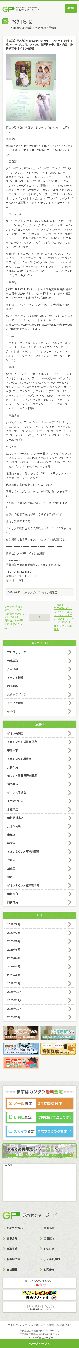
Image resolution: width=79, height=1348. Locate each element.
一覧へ (39, 617)
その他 (11, 711)
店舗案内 (49, 1238)
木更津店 (12, 809)
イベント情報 (15, 677)
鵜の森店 (12, 784)
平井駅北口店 (15, 800)
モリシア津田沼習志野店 (22, 775)
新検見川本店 (15, 817)
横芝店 (11, 843)
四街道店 (12, 902)
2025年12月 (14, 991)
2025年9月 (13, 1017)
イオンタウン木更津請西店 (23, 851)
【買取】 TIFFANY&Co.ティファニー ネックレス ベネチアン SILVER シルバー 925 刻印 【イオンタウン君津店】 (64, 617)
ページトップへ (39, 1343)
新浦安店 (12, 893)
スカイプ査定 (39, 1131)
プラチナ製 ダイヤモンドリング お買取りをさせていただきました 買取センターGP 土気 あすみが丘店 (14, 617)
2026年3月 (13, 966)
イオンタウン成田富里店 (22, 741)
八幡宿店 (12, 767)
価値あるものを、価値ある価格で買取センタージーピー (28, 10)
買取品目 (49, 1228)
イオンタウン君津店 (19, 758)
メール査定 (39, 1103)
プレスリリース (16, 652)
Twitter (7, 1165)
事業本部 (12, 750)
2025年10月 (14, 1008)
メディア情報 (15, 702)
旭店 (10, 876)
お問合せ (49, 1269)
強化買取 (12, 660)
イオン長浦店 (49, 592)
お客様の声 (13, 1259)
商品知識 (12, 686)
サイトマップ (15, 1324)
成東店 (11, 868)
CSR (68, 1324)
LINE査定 (39, 1117)
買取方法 (12, 1238)
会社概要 (12, 1269)
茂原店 (11, 860)
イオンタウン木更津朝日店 (23, 885)
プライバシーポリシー (33, 1324)
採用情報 (50, 1324)
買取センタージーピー (31, 1215)
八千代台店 (14, 826)
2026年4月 (13, 958)
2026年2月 (13, 975)
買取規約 (60, 1324)
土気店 (11, 834)
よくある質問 (52, 1259)
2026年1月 (13, 983)
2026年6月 (13, 941)
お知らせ (49, 1248)
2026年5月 (13, 949)
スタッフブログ (31, 592)
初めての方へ (15, 1228)
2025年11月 (14, 1000)
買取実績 (12, 1248)
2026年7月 (13, 932)
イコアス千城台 (16, 792)
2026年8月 (13, 924)
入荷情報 (12, 669)
